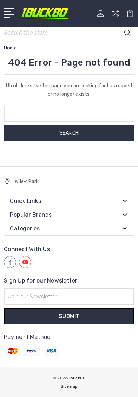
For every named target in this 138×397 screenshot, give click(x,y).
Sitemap (69, 386)
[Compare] (115, 16)
